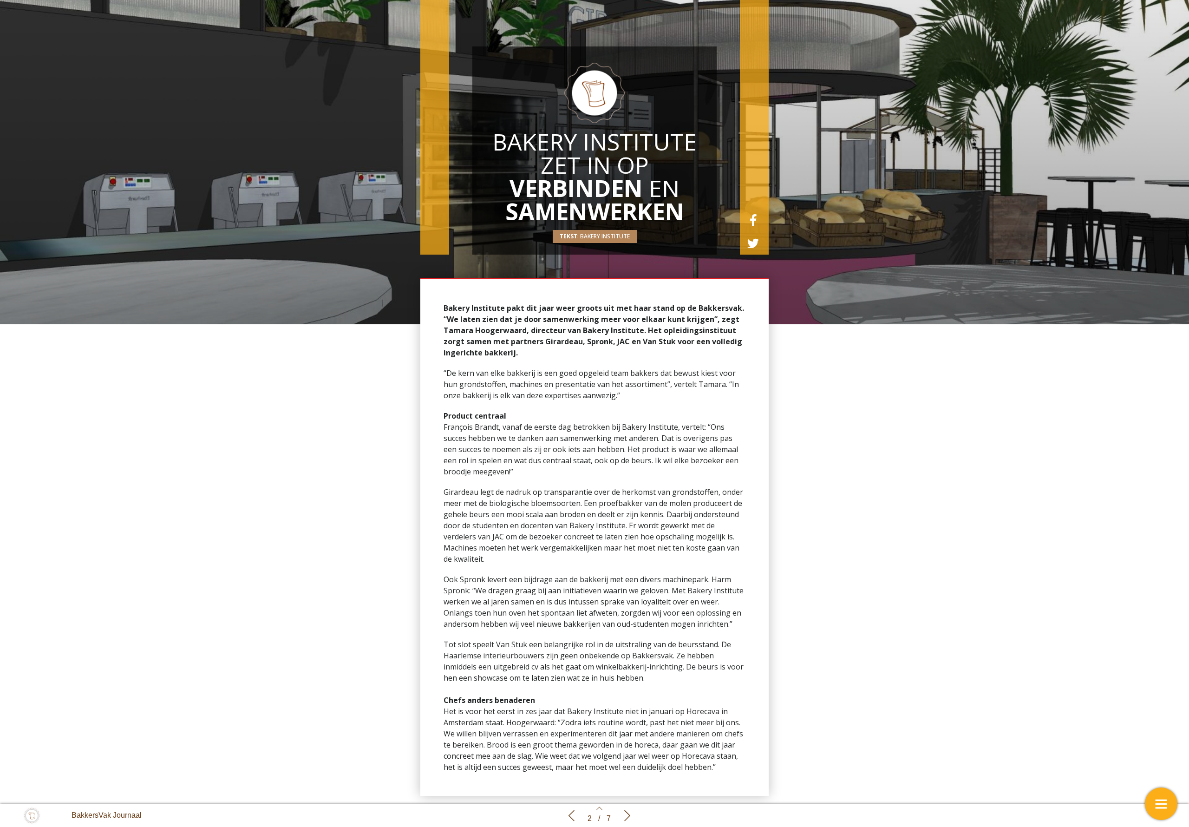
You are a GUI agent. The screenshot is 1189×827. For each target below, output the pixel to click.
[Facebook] (753, 219)
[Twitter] (753, 243)
